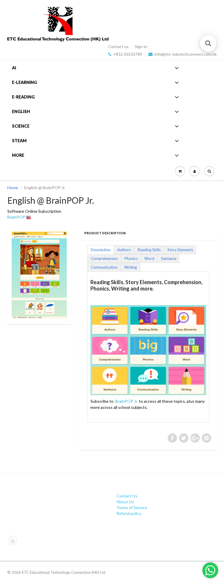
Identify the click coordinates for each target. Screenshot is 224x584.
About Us (125, 501)
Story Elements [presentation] (180, 249)
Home (12, 187)
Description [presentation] (101, 249)
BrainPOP (16, 216)
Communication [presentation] (104, 267)
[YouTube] (12, 540)
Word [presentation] (149, 258)
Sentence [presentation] (168, 258)
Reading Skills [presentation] (149, 249)
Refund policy (128, 513)
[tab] (100, 249)
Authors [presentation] (124, 249)
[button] (208, 43)
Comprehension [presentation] (104, 258)
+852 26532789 (127, 54)
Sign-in (141, 46)
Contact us (118, 46)
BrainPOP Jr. (126, 401)
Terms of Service (131, 507)
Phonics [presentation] (131, 258)
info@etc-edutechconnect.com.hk (185, 54)
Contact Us (126, 495)
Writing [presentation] (130, 267)
